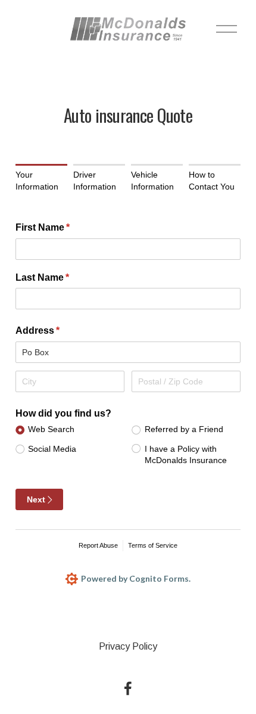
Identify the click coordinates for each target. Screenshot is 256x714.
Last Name (61, 277)
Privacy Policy (128, 646)
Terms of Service (152, 545)
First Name (61, 227)
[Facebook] (128, 688)
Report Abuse (98, 545)
